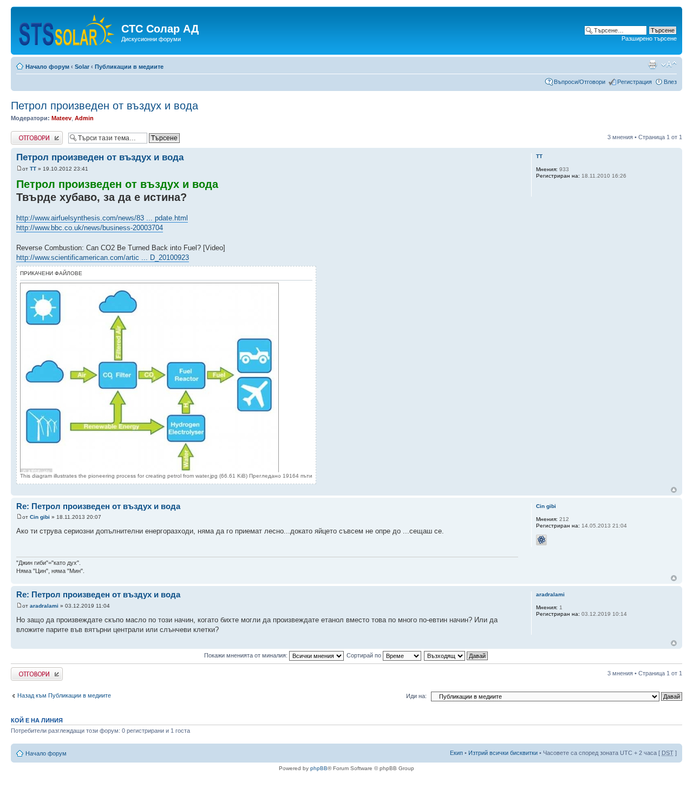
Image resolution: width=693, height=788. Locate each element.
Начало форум (47, 66)
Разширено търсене (649, 38)
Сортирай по (364, 655)
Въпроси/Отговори (579, 82)
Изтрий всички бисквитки (503, 753)
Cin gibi (40, 517)
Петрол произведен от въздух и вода (104, 106)
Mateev (61, 118)
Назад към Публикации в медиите (64, 695)
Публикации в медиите (129, 66)
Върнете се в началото (674, 490)
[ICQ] (541, 540)
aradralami (44, 606)
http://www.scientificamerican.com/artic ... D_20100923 (102, 257)
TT (33, 169)
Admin (84, 118)
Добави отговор (32, 134)
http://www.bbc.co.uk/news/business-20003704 (89, 228)
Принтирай (652, 64)
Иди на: (416, 696)
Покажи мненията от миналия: (246, 655)
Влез (670, 82)
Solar (82, 66)
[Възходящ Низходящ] (456, 655)
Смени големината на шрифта (669, 64)
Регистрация (634, 82)
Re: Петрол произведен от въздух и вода (98, 506)
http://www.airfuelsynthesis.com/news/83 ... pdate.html (102, 218)
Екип (456, 753)
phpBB (319, 768)
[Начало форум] (67, 28)
